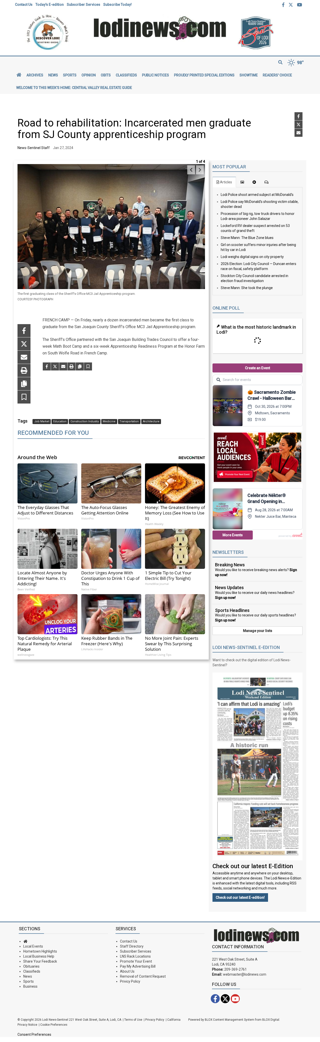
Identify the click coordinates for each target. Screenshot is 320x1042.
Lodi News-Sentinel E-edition (246, 647)
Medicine (109, 421)
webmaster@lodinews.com (244, 974)
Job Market (41, 421)
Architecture (151, 421)
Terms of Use (133, 1019)
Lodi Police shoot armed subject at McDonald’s (257, 195)
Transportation (129, 421)
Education (59, 421)
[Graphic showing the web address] (160, 28)
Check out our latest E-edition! (240, 897)
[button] (24, 397)
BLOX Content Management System (229, 1019)
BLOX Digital (270, 1019)
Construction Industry (84, 421)
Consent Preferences (34, 1034)
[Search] (280, 62)
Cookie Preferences (53, 1024)
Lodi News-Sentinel (55, 1019)
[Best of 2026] (270, 33)
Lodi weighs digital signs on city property (252, 257)
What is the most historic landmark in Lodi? (256, 329)
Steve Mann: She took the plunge (247, 288)
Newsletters (228, 552)
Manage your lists (257, 631)
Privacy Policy (154, 1019)
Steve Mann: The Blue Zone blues (247, 238)
